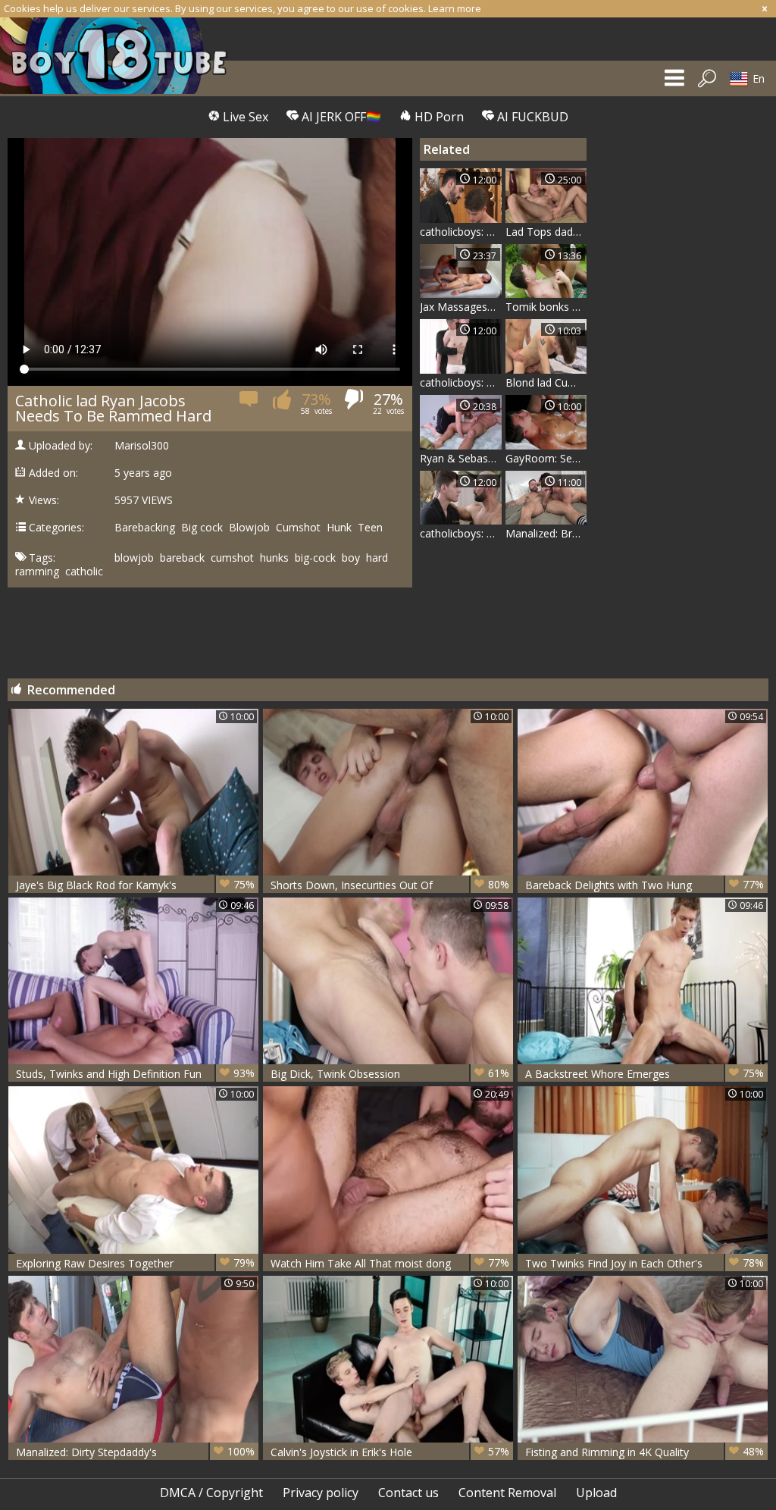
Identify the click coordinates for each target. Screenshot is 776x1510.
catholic (84, 571)
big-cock (315, 558)
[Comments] (249, 403)
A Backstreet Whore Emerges (644, 1073)
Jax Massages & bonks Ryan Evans (461, 306)
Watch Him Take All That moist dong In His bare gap (390, 1263)
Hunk (339, 527)
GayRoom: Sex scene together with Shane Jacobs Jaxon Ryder (546, 458)
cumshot (232, 558)
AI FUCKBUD (531, 116)
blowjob (134, 558)
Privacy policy (320, 1493)
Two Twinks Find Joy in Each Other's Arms (644, 1263)
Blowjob (249, 527)
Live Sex (244, 116)
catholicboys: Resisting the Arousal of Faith (461, 382)
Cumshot (298, 527)
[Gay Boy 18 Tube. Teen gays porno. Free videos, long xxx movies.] (121, 55)
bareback (182, 558)
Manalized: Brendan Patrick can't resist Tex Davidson (546, 533)
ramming (37, 571)
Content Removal (507, 1493)
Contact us (408, 1493)
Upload (596, 1493)
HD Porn (437, 116)
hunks (274, 558)
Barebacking (144, 527)
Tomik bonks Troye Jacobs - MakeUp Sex (546, 306)
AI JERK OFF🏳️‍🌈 (340, 116)
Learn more (454, 8)
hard (377, 558)
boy (351, 558)
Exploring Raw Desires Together (135, 1262)
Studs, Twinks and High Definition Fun (135, 1073)
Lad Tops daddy (544, 231)
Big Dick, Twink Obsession (390, 1073)
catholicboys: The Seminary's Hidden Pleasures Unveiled (461, 231)
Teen (370, 527)
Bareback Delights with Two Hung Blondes (644, 885)
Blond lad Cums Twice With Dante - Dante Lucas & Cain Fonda (546, 382)
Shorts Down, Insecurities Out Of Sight (390, 885)
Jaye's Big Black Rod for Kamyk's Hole (135, 885)
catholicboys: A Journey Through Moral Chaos (461, 533)
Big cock (202, 527)
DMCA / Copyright (211, 1493)
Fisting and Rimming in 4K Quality (644, 1451)
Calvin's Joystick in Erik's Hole (390, 1451)
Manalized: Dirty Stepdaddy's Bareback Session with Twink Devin (135, 1452)
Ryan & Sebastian (461, 458)
